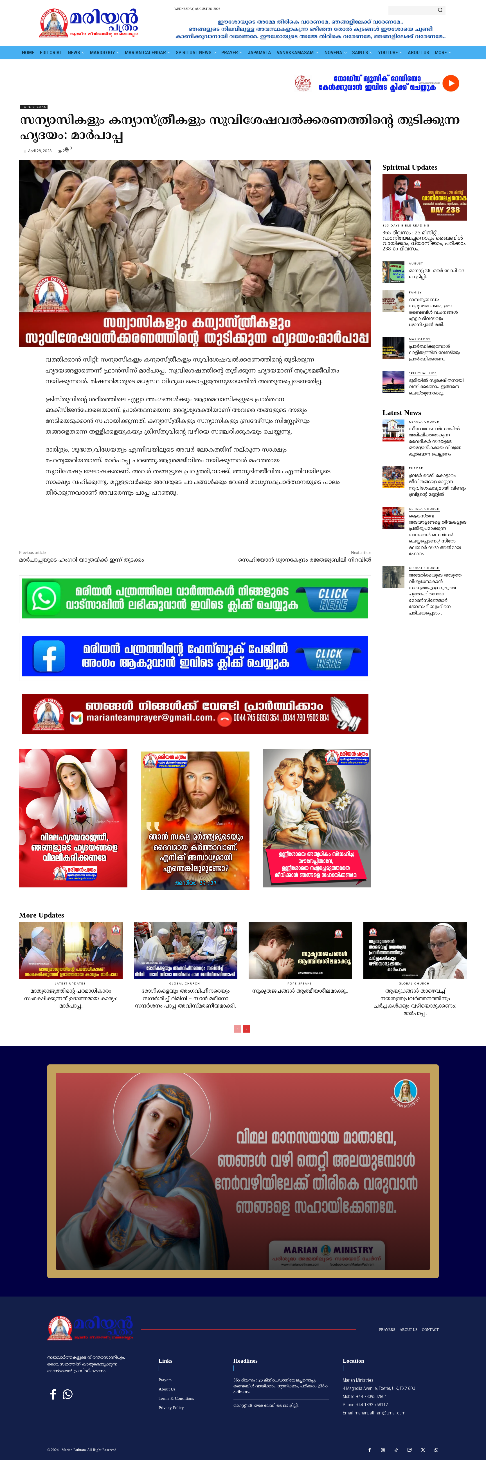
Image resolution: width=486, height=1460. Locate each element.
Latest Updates (70, 983)
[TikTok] (396, 1450)
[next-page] (246, 1029)
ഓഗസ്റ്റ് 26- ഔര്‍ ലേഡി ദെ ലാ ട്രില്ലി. (266, 1405)
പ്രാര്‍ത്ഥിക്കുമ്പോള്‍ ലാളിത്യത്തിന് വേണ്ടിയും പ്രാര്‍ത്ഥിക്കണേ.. (434, 353)
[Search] (440, 10)
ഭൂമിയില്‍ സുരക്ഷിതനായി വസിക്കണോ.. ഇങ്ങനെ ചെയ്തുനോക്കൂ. (436, 387)
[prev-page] (237, 1029)
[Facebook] (422, 152)
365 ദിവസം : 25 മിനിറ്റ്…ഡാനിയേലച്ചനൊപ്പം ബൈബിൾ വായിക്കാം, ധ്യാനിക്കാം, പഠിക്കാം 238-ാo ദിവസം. (423, 241)
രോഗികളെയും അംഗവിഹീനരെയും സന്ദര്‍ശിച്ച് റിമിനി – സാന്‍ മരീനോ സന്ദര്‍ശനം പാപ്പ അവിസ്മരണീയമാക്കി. (185, 999)
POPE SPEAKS (34, 107)
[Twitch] (409, 1450)
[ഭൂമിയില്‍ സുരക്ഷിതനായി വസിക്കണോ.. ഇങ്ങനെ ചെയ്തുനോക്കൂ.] (393, 382)
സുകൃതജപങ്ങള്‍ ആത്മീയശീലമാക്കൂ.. (300, 991)
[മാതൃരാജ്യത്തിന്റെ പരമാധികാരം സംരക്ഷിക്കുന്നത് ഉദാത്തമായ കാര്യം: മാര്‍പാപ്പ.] (71, 950)
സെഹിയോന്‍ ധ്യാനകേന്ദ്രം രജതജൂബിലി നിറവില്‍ (304, 560)
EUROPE (416, 468)
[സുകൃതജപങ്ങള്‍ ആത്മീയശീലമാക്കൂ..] (300, 950)
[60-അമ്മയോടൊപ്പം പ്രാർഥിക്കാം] (243, 1171)
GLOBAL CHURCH (424, 568)
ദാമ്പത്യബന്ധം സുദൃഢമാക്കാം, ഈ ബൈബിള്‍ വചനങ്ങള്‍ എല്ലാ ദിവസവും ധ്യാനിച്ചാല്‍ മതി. (433, 312)
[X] (435, 152)
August (416, 263)
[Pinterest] (448, 152)
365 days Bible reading (405, 225)
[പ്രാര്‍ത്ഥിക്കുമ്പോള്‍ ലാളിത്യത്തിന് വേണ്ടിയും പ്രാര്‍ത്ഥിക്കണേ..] (393, 348)
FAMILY (415, 292)
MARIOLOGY (420, 339)
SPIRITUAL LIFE (423, 373)
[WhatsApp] (461, 152)
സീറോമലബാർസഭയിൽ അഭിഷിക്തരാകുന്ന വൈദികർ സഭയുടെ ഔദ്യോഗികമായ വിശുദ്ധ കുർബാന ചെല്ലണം (435, 441)
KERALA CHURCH (424, 421)
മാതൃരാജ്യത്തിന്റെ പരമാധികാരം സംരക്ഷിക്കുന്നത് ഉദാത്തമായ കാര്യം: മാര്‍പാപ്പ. (71, 999)
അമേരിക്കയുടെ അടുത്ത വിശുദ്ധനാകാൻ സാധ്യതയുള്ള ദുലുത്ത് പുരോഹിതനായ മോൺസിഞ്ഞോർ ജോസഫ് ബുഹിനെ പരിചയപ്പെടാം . (435, 594)
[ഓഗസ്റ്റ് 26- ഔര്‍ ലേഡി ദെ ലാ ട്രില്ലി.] (393, 272)
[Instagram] (383, 1450)
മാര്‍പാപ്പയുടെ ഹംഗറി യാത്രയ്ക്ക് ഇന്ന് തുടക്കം (81, 560)
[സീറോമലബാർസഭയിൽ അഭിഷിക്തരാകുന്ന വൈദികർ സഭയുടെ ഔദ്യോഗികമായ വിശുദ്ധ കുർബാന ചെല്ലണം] (393, 430)
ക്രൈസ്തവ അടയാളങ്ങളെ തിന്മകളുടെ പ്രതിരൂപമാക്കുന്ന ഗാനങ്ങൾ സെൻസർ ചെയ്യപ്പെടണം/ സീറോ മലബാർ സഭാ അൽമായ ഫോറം (438, 535)
